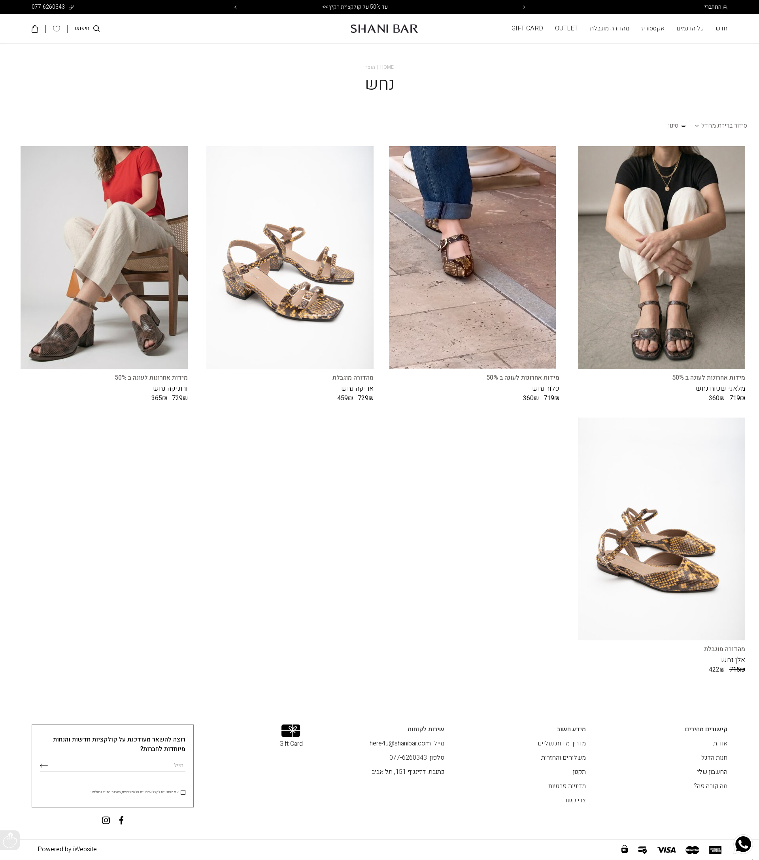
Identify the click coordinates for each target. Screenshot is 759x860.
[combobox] (724, 125)
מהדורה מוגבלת (609, 28)
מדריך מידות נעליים (562, 743)
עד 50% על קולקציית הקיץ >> (379, 7)
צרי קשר (575, 800)
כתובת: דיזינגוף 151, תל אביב (408, 772)
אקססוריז (653, 28)
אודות (720, 743)
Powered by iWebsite (67, 849)
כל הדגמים (690, 28)
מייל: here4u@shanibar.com (407, 743)
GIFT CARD (527, 28)
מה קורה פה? (710, 786)
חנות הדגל (714, 757)
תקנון (579, 772)
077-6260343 (49, 7)
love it (579, 156)
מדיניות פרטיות (567, 786)
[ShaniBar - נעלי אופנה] (384, 28)
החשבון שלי (712, 772)
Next (524, 7)
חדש (721, 28)
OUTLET (566, 28)
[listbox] (752, 859)
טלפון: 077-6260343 (416, 757)
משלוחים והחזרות (563, 757)
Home (387, 67)
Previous (235, 7)
